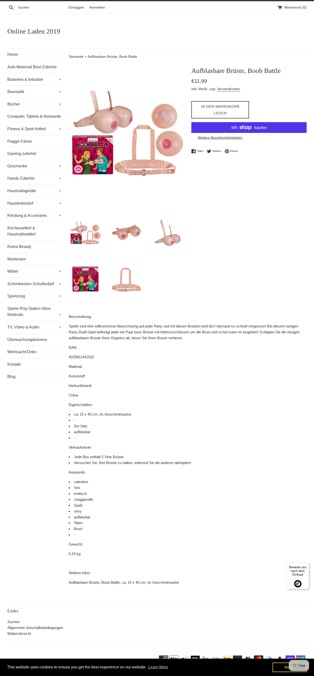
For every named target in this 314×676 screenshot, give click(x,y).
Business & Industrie (34, 79)
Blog (11, 376)
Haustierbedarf (34, 203)
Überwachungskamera (27, 340)
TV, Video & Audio (34, 327)
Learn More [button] (158, 667)
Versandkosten (228, 89)
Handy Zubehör (34, 178)
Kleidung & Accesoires (34, 215)
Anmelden (97, 7)
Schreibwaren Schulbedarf (34, 284)
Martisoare (16, 259)
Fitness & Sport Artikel (34, 129)
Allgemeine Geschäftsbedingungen (35, 628)
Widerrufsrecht (19, 633)
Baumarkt (34, 92)
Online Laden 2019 (33, 31)
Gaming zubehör (21, 154)
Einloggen (76, 7)
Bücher (34, 104)
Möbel (34, 271)
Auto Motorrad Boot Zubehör (32, 67)
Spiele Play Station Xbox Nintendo (34, 311)
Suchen (13, 622)
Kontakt (14, 364)
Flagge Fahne (19, 141)
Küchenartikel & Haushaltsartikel (21, 231)
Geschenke (34, 166)
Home (12, 54)
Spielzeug (34, 296)
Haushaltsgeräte (34, 191)
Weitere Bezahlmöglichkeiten (220, 138)
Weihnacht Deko (21, 352)
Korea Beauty (19, 247)
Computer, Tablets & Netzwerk (34, 116)
